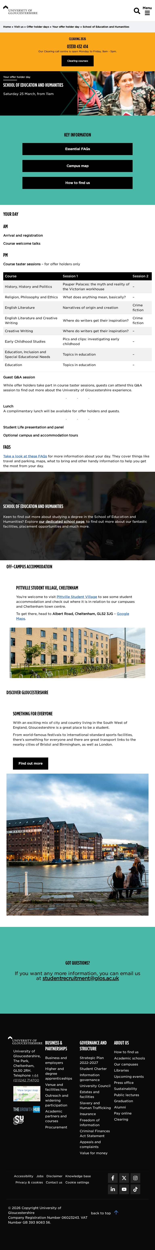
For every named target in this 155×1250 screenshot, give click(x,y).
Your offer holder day (66, 26)
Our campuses (126, 1064)
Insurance (88, 1114)
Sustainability (125, 1089)
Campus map (78, 166)
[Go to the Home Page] (29, 1041)
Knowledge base (78, 1176)
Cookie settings (77, 1182)
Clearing (121, 1119)
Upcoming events (129, 1077)
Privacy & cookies (29, 1182)
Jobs (40, 1176)
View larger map (27, 1090)
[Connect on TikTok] (135, 1189)
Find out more (31, 763)
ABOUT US (121, 1043)
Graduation (123, 1101)
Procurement (56, 1127)
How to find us (77, 183)
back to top (101, 1213)
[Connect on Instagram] (135, 1178)
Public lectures (126, 1095)
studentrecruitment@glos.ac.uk (81, 978)
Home (7, 26)
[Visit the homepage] (20, 10)
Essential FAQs (77, 149)
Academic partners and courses (56, 1116)
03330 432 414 (77, 46)
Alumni (120, 1107)
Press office (124, 1083)
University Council (95, 1086)
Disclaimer (54, 1176)
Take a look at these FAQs (25, 456)
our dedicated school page (61, 522)
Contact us (54, 1182)
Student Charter (93, 1069)
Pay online (123, 1113)
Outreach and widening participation (56, 1100)
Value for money (94, 1153)
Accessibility (23, 1176)
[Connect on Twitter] (124, 1178)
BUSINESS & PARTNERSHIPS (56, 1046)
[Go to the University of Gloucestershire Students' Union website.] (18, 1124)
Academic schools (129, 1058)
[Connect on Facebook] (113, 1178)
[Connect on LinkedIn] (113, 1189)
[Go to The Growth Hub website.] (27, 1113)
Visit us (18, 26)
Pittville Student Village (77, 597)
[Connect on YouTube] (124, 1189)
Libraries (121, 1070)
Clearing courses (77, 60)
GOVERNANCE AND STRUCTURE (93, 1046)
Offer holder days (38, 26)
